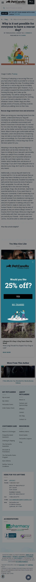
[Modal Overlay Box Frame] (18, 291)
